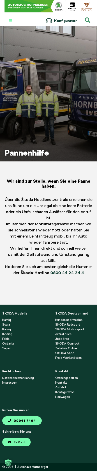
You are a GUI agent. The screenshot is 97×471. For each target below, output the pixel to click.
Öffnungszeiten (66, 378)
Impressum (9, 382)
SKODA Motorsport (70, 329)
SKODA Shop (64, 353)
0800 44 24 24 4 (67, 272)
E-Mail (19, 442)
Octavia (8, 343)
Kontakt (61, 382)
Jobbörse (62, 338)
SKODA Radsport (67, 324)
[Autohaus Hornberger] (35, 6)
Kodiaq (7, 334)
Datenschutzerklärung (18, 378)
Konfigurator (65, 21)
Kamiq (6, 320)
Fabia (5, 338)
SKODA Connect (67, 343)
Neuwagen (62, 397)
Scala (6, 324)
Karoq (6, 329)
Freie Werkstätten (68, 357)
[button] (8, 463)
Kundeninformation (69, 320)
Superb (7, 348)
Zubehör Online (66, 348)
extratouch (63, 334)
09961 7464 (24, 420)
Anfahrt (61, 387)
